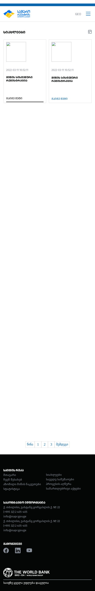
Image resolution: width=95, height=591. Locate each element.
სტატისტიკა (11, 488)
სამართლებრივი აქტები (63, 488)
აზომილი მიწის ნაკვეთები (22, 484)
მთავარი (9, 475)
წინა (30, 444)
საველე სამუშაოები (60, 479)
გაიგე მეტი (14, 98)
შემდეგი (62, 444)
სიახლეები (54, 474)
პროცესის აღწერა (58, 484)
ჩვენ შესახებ (12, 479)
